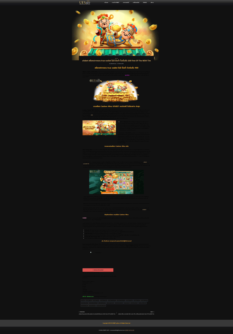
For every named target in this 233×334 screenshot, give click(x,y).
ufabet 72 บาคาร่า (111, 300)
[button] (98, 270)
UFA (92, 115)
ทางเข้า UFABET (115, 2)
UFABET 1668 (96, 300)
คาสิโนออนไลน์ (136, 2)
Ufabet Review (113, 63)
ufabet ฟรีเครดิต (84, 303)
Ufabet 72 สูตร (129, 300)
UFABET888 (126, 303)
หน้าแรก (106, 2)
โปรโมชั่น (145, 2)
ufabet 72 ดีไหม (103, 300)
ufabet (82, 300)
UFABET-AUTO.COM (129, 330)
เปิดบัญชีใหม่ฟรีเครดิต (95, 276)
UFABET (144, 209)
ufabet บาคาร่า (144, 300)
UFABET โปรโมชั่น (110, 303)
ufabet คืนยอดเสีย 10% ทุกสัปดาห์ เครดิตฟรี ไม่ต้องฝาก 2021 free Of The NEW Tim (97, 313)
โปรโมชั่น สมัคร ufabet (101, 305)
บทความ (116, 58)
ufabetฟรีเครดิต (134, 303)
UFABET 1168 (89, 300)
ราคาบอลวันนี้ (126, 2)
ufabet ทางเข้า (137, 300)
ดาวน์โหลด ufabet (142, 303)
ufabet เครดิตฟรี (102, 303)
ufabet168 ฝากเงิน (119, 303)
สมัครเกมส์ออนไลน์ (91, 272)
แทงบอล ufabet (84, 305)
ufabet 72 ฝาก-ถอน (121, 300)
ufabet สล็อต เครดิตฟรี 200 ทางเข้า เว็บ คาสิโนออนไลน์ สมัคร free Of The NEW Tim (136, 313)
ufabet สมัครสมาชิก (93, 303)
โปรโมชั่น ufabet (92, 305)
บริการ (152, 2)
